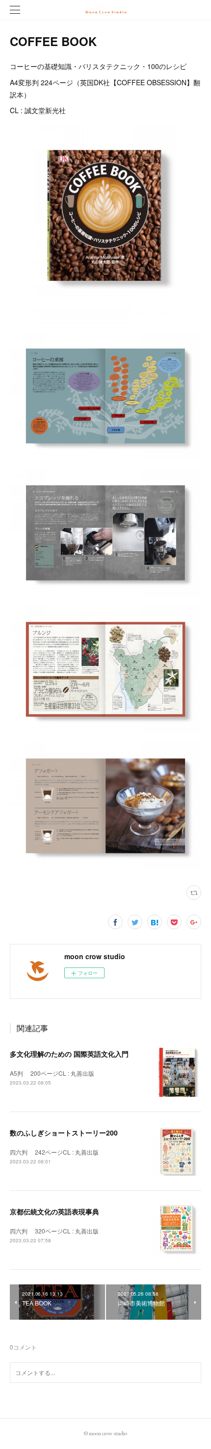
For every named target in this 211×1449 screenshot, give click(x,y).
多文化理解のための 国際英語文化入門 (69, 1054)
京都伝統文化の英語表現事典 (54, 1211)
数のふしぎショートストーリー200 (64, 1132)
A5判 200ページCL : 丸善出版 (52, 1073)
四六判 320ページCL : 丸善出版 (54, 1231)
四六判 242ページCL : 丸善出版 (54, 1152)
